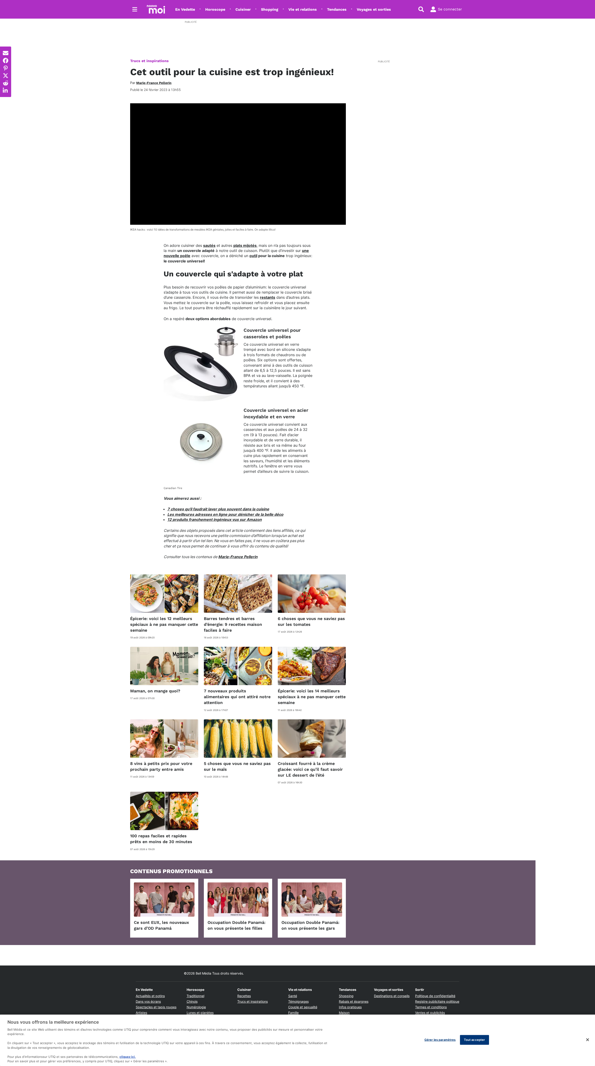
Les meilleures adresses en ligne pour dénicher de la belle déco (225, 514)
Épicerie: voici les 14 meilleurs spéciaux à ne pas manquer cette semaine (312, 696)
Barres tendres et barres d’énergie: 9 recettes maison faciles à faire (233, 624)
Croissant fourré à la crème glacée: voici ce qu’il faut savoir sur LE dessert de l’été (310, 769)
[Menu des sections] (134, 9)
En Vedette (185, 9)
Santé (292, 996)
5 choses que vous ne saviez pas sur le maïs (237, 766)
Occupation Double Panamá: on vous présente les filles (236, 925)
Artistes (141, 1013)
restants (267, 297)
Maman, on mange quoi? (155, 690)
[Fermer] (587, 1040)
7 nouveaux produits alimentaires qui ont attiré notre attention (237, 696)
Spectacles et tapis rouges (156, 1007)
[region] (297, 1040)
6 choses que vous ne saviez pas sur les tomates (311, 621)
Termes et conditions (431, 1007)
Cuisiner (243, 9)
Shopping (269, 9)
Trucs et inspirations (149, 61)
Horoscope (215, 9)
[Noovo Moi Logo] (156, 9)
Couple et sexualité (302, 1007)
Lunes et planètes (200, 1013)
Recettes (244, 996)
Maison (344, 1013)
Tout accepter (474, 1040)
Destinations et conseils (392, 996)
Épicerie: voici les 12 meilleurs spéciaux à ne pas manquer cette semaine (164, 624)
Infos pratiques (350, 1007)
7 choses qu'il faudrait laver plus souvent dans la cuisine (218, 509)
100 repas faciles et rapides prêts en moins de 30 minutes (161, 838)
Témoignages (298, 1001)
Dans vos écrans (148, 1001)
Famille (293, 1013)
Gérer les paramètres (440, 1040)
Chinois (192, 1001)
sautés (209, 245)
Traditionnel (195, 996)
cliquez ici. (127, 1057)
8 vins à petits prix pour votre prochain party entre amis (161, 766)
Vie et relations (302, 9)
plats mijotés (245, 245)
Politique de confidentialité (435, 996)
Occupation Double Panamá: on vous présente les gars (310, 925)
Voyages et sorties (374, 9)
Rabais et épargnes (353, 1001)
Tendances (337, 9)
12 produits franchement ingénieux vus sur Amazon (214, 519)
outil (253, 255)
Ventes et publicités (430, 1013)
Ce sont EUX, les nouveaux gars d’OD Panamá (161, 925)
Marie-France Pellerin (238, 556)
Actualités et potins (150, 996)
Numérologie (196, 1007)
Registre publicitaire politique (437, 1001)
